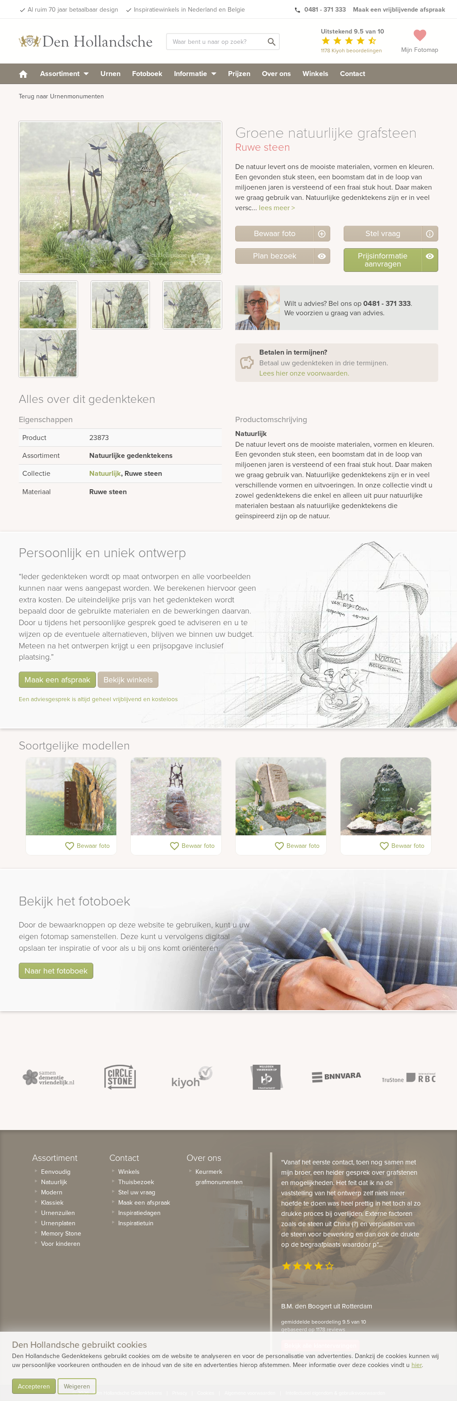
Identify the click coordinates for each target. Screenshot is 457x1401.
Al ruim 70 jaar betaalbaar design (73, 9)
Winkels (315, 73)
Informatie (191, 73)
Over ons (276, 73)
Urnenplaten (58, 1223)
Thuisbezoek (136, 1181)
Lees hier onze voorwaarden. (304, 373)
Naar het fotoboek (56, 970)
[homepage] (23, 73)
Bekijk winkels (128, 679)
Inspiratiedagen (139, 1212)
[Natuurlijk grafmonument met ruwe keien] (281, 796)
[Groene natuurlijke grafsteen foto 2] (120, 305)
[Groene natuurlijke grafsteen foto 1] (48, 305)
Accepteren (34, 1386)
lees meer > (277, 207)
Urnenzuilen (58, 1212)
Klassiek (52, 1202)
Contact (352, 73)
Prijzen (239, 73)
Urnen (110, 73)
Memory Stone (61, 1233)
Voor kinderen (60, 1243)
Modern (51, 1192)
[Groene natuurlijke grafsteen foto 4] (48, 353)
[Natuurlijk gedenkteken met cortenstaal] (71, 796)
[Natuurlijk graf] (386, 796)
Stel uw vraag (136, 1192)
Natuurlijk (105, 473)
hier (416, 1364)
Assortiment (60, 73)
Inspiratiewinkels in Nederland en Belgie (189, 9)
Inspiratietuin (136, 1223)
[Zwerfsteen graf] (176, 796)
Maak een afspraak (57, 679)
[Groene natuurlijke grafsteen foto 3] (192, 305)
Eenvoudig (56, 1171)
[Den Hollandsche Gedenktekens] (86, 41)
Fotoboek (147, 73)
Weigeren (77, 1386)
